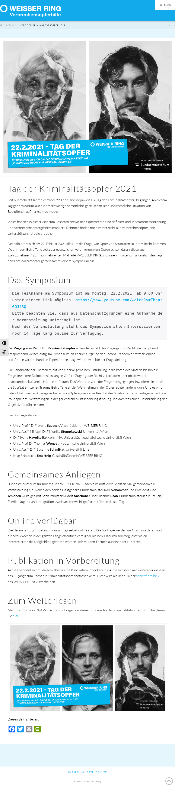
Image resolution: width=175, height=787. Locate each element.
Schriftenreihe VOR (150, 576)
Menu (167, 4)
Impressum (76, 772)
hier (15, 616)
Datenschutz (97, 772)
